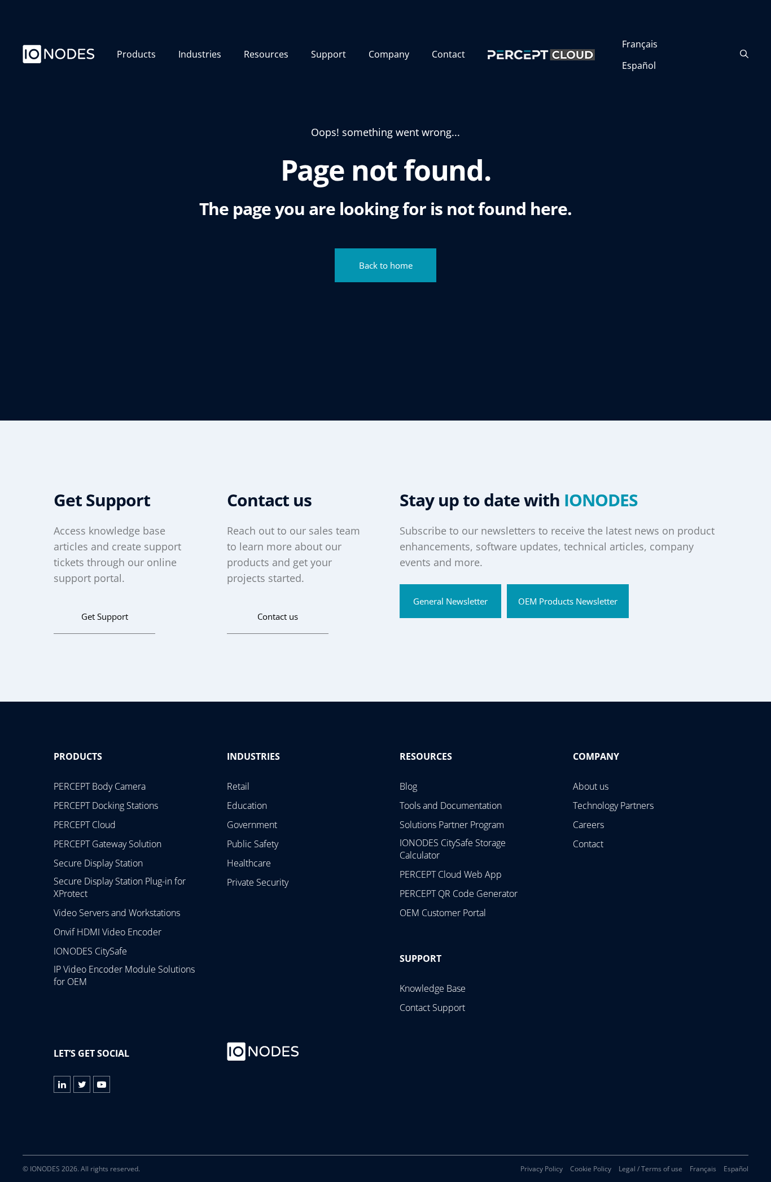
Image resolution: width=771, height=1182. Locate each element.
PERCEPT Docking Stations (106, 805)
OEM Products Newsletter (567, 601)
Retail (238, 786)
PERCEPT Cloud (85, 824)
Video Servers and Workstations (117, 913)
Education (247, 805)
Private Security (257, 882)
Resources (266, 54)
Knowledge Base (433, 988)
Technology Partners (613, 805)
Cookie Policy (590, 1169)
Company (389, 54)
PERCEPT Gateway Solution (107, 844)
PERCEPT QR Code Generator (459, 893)
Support (328, 54)
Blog (408, 786)
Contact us (277, 616)
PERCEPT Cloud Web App (451, 874)
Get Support (104, 616)
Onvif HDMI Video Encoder (107, 932)
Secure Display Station (98, 863)
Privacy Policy (541, 1169)
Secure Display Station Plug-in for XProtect (120, 887)
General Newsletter (450, 601)
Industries (199, 54)
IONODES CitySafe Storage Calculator (453, 849)
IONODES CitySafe (90, 951)
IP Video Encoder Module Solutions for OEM (124, 975)
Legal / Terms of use (650, 1169)
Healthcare (249, 863)
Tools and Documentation (451, 805)
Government (252, 824)
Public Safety (252, 844)
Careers (588, 824)
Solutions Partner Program (452, 824)
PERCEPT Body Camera (100, 786)
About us (590, 786)
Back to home (386, 265)
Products (136, 54)
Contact (448, 54)
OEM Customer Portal (443, 913)
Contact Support (432, 1007)
